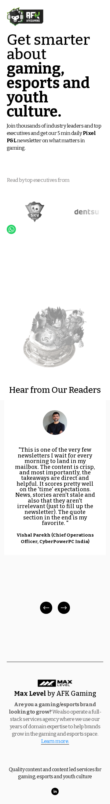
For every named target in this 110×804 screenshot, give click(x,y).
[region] (55, 507)
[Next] (64, 607)
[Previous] (46, 607)
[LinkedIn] (55, 791)
